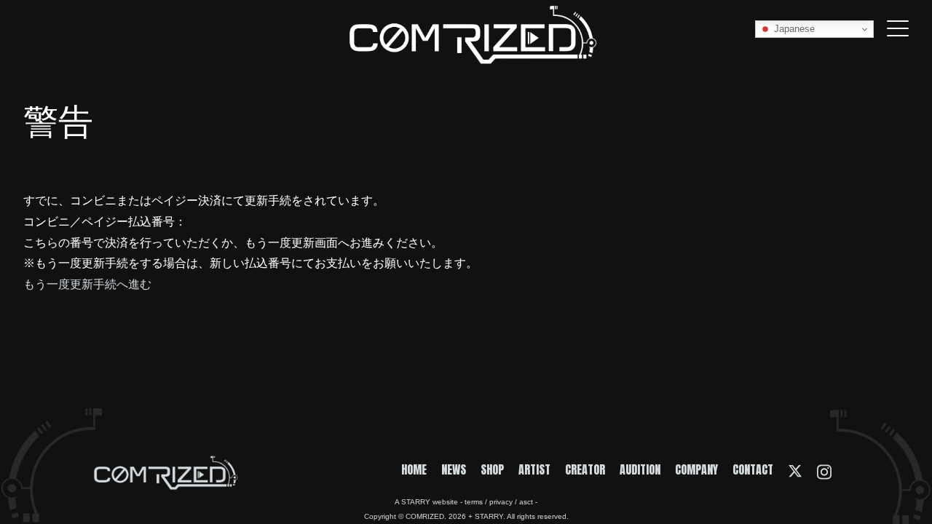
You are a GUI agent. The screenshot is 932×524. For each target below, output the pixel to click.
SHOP (492, 469)
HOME (414, 469)
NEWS (453, 469)
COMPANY (696, 469)
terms (474, 502)
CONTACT (752, 469)
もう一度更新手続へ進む (87, 283)
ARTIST (534, 469)
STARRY (415, 502)
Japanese (793, 28)
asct (526, 502)
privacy (501, 502)
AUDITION (640, 469)
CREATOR (585, 469)
